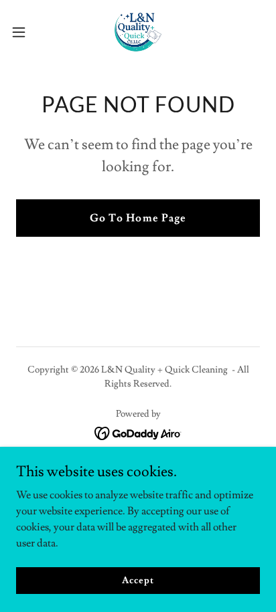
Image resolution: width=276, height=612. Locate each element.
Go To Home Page (138, 218)
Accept (137, 580)
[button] (25, 32)
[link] (138, 32)
